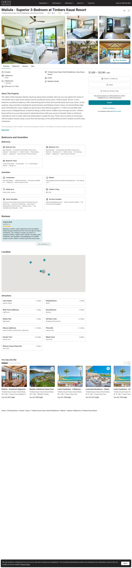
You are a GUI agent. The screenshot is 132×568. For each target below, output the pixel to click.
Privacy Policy (25, 564)
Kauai (36, 13)
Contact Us (91, 3)
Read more (5, 130)
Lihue (32, 13)
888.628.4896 (117, 111)
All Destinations (12, 411)
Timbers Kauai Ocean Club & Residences (15, 13)
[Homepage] (6, 3)
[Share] (124, 10)
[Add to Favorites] (128, 10)
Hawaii (41, 13)
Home (4, 411)
